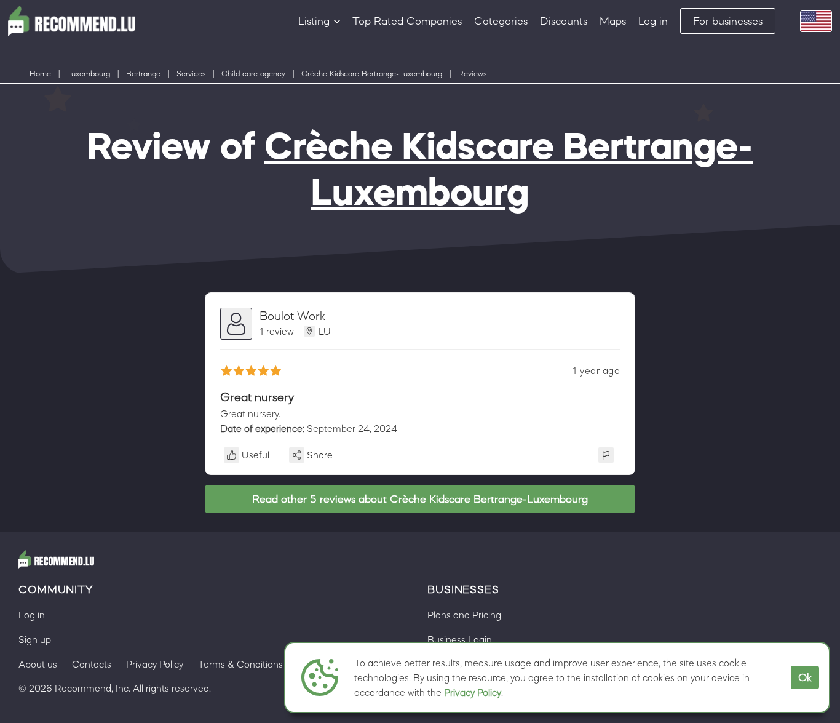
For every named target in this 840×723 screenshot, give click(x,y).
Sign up (34, 639)
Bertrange (143, 74)
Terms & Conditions (240, 664)
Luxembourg (88, 74)
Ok (805, 677)
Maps (613, 20)
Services (190, 74)
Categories (501, 20)
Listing (314, 20)
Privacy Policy (472, 692)
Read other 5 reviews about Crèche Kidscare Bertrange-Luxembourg (420, 499)
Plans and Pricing (464, 615)
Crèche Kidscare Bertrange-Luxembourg (371, 74)
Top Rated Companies (407, 20)
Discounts (563, 20)
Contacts (91, 664)
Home (40, 74)
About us (37, 664)
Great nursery (257, 397)
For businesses (728, 20)
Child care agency (253, 74)
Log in (653, 20)
